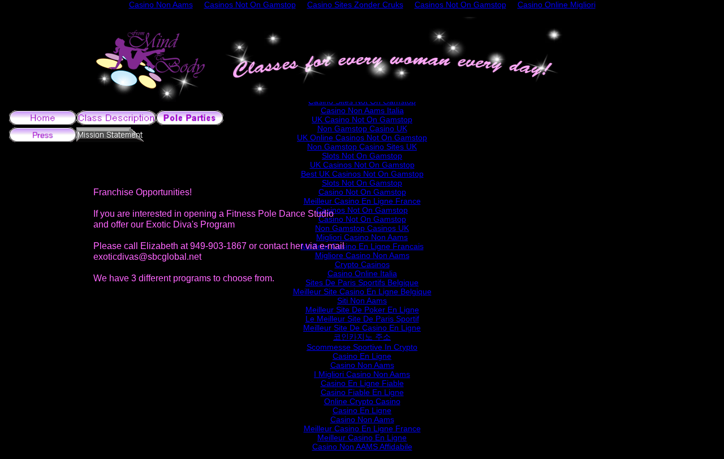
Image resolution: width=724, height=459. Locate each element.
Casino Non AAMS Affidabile (362, 446)
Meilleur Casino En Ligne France (362, 428)
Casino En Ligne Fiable (362, 383)
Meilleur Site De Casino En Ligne (362, 327)
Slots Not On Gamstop (362, 155)
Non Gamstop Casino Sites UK (362, 146)
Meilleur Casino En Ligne (362, 437)
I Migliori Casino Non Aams (362, 374)
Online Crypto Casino (362, 401)
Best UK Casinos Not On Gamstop (362, 173)
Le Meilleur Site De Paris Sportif (362, 318)
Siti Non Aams (362, 300)
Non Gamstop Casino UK (362, 128)
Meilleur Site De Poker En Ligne (362, 309)
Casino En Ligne (362, 356)
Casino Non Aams (362, 365)
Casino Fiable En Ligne (362, 392)
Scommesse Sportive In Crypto (362, 346)
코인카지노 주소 (362, 336)
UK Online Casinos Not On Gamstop (362, 137)
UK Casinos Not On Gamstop (362, 164)
